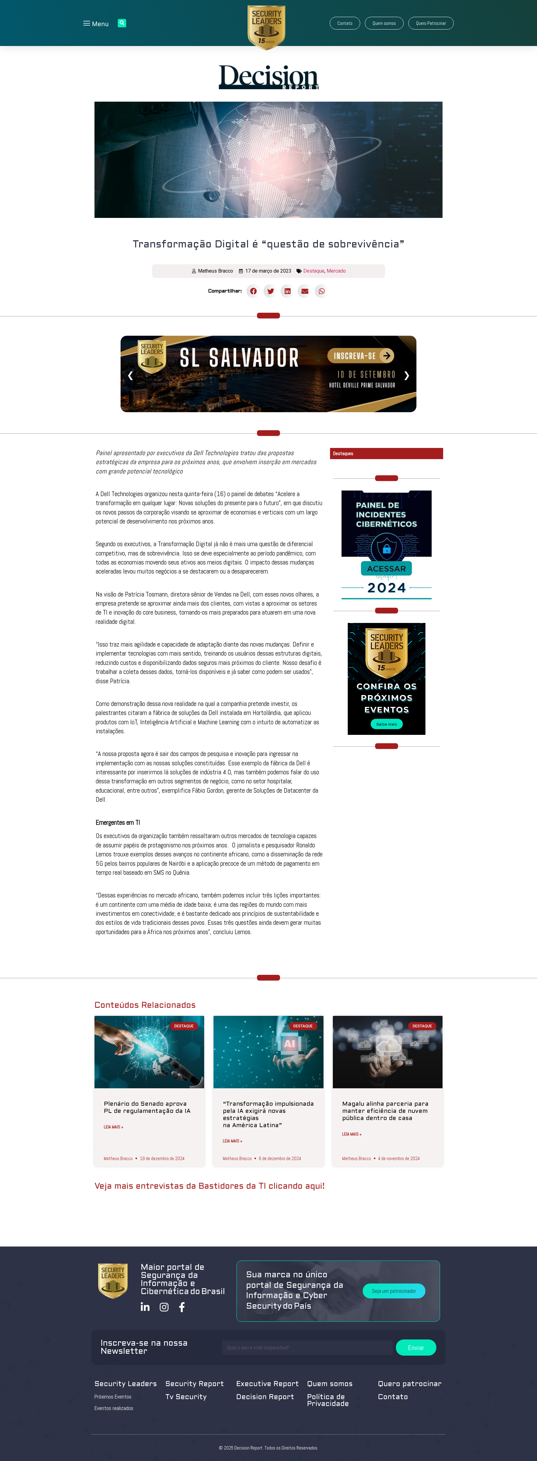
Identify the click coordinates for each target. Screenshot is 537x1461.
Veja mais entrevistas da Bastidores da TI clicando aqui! (209, 1186)
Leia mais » (113, 1127)
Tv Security (186, 1397)
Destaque (313, 271)
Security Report (194, 1384)
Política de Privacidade (328, 1401)
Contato (393, 1397)
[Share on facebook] (253, 291)
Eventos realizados (113, 1408)
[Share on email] (305, 291)
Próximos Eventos (112, 1396)
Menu (99, 24)
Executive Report (267, 1384)
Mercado (336, 271)
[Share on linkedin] (288, 291)
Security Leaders (125, 1384)
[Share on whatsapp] (322, 291)
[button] (345, 23)
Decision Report (265, 1397)
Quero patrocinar (410, 1384)
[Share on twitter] (271, 291)
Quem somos (330, 1384)
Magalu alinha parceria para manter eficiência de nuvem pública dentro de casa (385, 1111)
